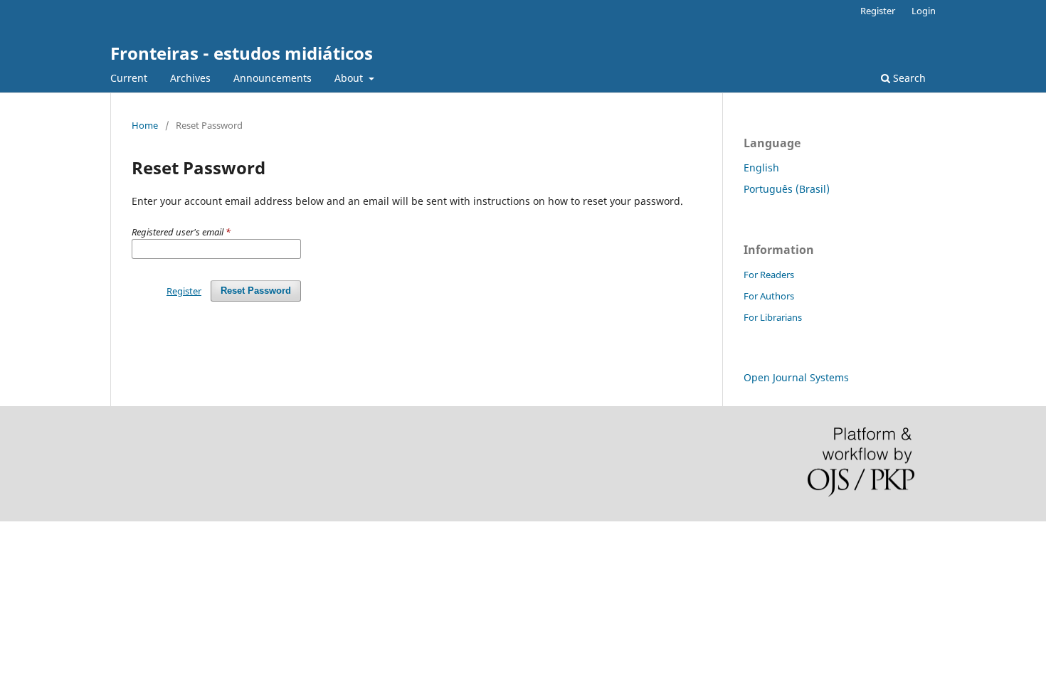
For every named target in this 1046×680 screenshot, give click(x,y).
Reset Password (256, 290)
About (350, 78)
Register (877, 10)
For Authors (769, 295)
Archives (190, 78)
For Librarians (773, 317)
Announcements (272, 78)
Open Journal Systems (796, 377)
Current (128, 78)
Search (908, 78)
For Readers (769, 274)
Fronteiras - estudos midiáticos (241, 53)
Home (145, 125)
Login (924, 10)
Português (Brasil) (787, 189)
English (761, 167)
